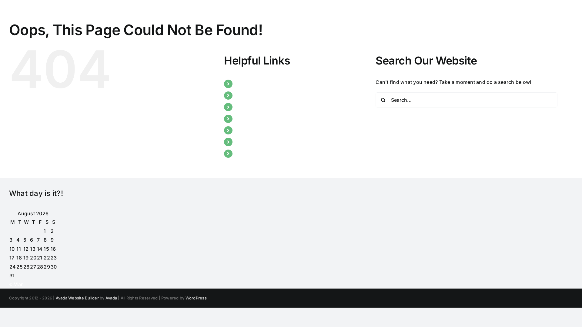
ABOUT (244, 95)
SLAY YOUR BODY (257, 130)
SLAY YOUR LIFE (255, 142)
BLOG (242, 107)
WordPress (196, 298)
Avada (111, 298)
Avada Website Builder (77, 298)
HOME (243, 84)
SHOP (242, 153)
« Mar (16, 284)
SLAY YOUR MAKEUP (261, 119)
